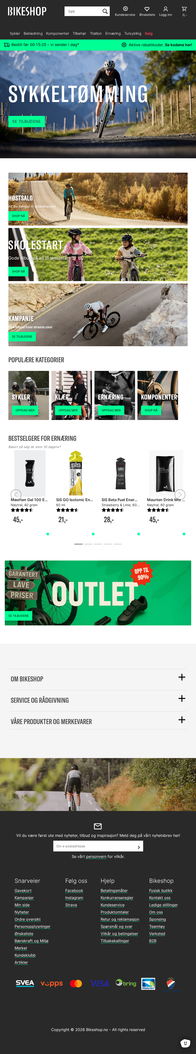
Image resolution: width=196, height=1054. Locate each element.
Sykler (15, 33)
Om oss (156, 912)
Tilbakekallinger (115, 940)
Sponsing (157, 919)
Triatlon (96, 33)
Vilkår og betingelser (119, 933)
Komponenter (57, 33)
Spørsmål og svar (116, 926)
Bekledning (33, 33)
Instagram (74, 897)
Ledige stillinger (163, 904)
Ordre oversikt (28, 919)
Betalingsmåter (114, 890)
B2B (152, 940)
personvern (96, 856)
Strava (71, 904)
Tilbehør (79, 33)
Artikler (21, 962)
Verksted (157, 933)
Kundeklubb (25, 955)
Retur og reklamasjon (120, 919)
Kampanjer (24, 897)
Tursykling (132, 33)
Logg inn (165, 15)
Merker (21, 948)
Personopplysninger (32, 926)
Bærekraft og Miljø (32, 940)
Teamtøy (157, 926)
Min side (22, 904)
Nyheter (22, 912)
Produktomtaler (115, 912)
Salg (148, 33)
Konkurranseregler (117, 897)
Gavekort (23, 890)
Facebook (74, 890)
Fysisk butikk (161, 890)
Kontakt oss (159, 897)
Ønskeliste (24, 933)
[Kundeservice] (126, 9)
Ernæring (113, 33)
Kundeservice (113, 904)
